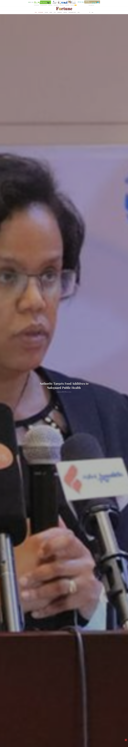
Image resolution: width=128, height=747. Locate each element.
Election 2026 (73, 5)
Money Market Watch (72, 12)
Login (92, 12)
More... (79, 12)
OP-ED (55, 12)
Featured (46, 12)
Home (36, 12)
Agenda (51, 12)
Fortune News (40, 12)
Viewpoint (65, 12)
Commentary (59, 12)
